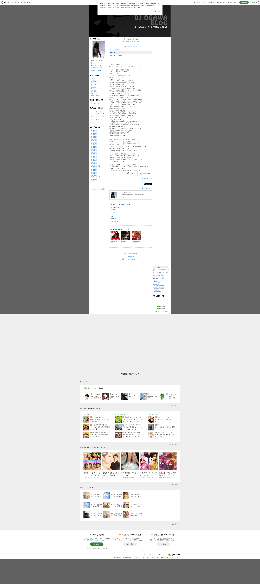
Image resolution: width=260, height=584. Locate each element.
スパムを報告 (117, 557)
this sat (92, 88)
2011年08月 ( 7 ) (95, 163)
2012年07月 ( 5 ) (95, 147)
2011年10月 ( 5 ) (95, 160)
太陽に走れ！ (156, 290)
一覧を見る (94, 93)
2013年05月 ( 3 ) (95, 133)
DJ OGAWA (117, 55)
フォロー (124, 197)
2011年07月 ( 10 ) (95, 165)
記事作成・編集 (96, 70)
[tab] (90, 388)
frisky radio (93, 90)
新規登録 (244, 2)
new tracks (93, 87)
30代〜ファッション (154, 414)
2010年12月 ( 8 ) (95, 175)
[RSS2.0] (161, 309)
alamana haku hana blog (159, 287)
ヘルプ (178, 557)
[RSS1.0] (161, 307)
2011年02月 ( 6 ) (95, 172)
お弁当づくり (87, 414)
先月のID (93, 78)
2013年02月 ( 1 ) (95, 137)
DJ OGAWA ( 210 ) (95, 103)
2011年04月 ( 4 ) (95, 169)
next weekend (94, 80)
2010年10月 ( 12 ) (95, 178)
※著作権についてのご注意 (161, 311)
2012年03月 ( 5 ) (95, 153)
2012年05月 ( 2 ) (95, 150)
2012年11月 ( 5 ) (95, 142)
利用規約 (137, 557)
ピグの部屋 (103, 57)
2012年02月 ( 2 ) (95, 155)
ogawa (100, 60)
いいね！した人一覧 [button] (146, 178)
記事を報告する (148, 188)
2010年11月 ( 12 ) (95, 176)
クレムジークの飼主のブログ (160, 275)
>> (100, 111)
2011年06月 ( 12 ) (95, 166)
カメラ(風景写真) (120, 414)
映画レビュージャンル (90, 388)
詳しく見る (130, 544)
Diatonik (155, 281)
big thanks (93, 81)
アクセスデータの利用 (149, 557)
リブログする (146, 174)
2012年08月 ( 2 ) (95, 146)
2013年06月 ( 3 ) (95, 132)
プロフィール (95, 57)
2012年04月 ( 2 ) (95, 152)
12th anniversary (95, 83)
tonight (92, 85)
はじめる (96, 544)
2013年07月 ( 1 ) (95, 130)
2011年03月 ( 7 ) (95, 170)
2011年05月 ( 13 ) (95, 168)
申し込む (163, 544)
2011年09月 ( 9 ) (95, 162)
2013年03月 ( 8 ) (95, 136)
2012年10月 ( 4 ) (95, 143)
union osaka (94, 91)
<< (96, 111)
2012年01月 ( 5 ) (95, 156)
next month (93, 84)
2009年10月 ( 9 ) (95, 181)
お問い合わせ (128, 557)
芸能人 (101, 388)
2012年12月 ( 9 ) (95, 140)
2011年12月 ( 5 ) (95, 158)
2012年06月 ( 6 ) (95, 149)
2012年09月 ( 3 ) (95, 145)
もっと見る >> (114, 221)
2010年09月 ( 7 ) (95, 179)
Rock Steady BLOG (158, 278)
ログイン (254, 2)
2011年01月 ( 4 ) (95, 173)
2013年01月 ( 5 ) (95, 139)
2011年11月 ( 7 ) (95, 159)
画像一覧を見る (95, 95)
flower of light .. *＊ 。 (158, 284)
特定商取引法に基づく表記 (165, 557)
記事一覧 (127, 46)
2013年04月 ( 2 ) (95, 134)
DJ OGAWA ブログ (130, 21)
